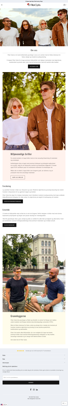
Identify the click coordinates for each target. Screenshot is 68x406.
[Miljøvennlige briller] (34, 111)
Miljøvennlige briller (21, 154)
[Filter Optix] (34, 5)
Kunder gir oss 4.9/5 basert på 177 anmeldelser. (38, 350)
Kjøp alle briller (17, 177)
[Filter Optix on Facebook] (30, 389)
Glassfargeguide (9, 225)
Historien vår (34, 66)
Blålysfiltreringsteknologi (12, 201)
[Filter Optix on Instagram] (34, 389)
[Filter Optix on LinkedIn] (37, 389)
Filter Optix (36, 397)
